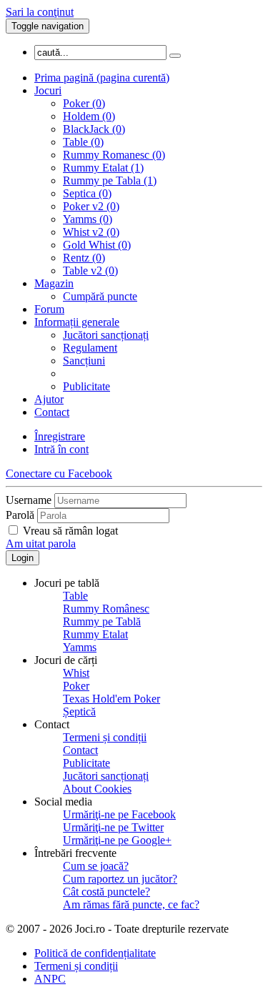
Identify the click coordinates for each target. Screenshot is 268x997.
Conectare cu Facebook (59, 473)
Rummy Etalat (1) (103, 168)
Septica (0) (87, 193)
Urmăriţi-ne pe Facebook (119, 814)
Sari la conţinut (40, 12)
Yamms (79, 647)
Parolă (20, 515)
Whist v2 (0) (91, 232)
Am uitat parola (41, 543)
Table (75, 596)
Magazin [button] (54, 283)
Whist (76, 673)
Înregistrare (59, 436)
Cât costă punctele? (106, 892)
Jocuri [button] (47, 90)
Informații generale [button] (76, 322)
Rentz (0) (84, 258)
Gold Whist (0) (97, 245)
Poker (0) (84, 103)
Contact (51, 412)
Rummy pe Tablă (102, 621)
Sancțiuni (84, 360)
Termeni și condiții (105, 737)
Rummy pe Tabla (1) (110, 180)
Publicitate (86, 386)
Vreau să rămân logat (70, 531)
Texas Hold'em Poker (111, 699)
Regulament (90, 348)
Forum (49, 309)
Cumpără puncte (100, 296)
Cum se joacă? (96, 866)
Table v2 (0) (90, 270)
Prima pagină (101, 77)
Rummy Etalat (95, 634)
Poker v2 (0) (91, 206)
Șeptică (79, 711)
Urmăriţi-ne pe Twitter (113, 827)
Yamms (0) (87, 219)
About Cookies (97, 789)
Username (28, 500)
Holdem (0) (89, 116)
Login (22, 557)
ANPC (50, 979)
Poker (76, 686)
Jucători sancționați (106, 335)
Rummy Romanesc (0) (114, 155)
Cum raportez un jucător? (120, 879)
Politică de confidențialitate (95, 953)
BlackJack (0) (94, 129)
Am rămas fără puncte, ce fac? (131, 904)
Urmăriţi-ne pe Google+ (117, 840)
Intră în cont (61, 449)
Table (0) (83, 142)
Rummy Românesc (106, 608)
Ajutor (49, 399)
